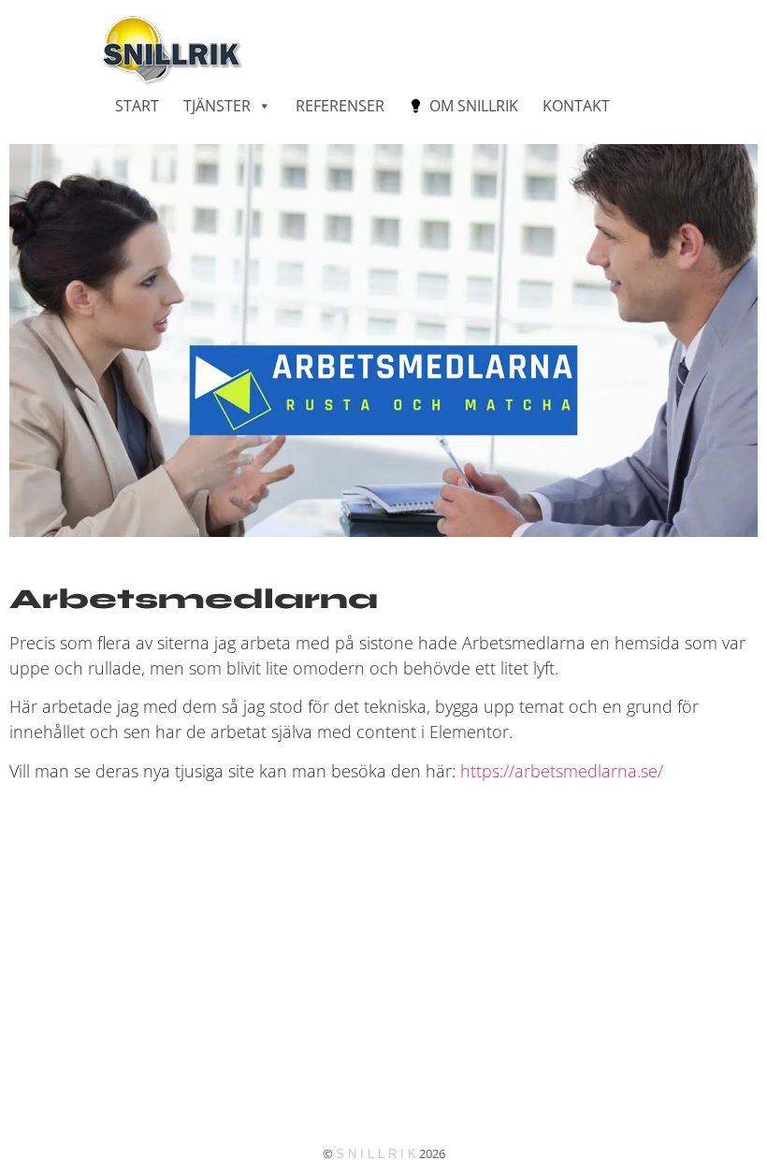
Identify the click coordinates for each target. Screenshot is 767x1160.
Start (137, 105)
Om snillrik (473, 105)
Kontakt (576, 105)
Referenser (340, 105)
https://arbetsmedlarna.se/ (561, 771)
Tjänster (217, 105)
